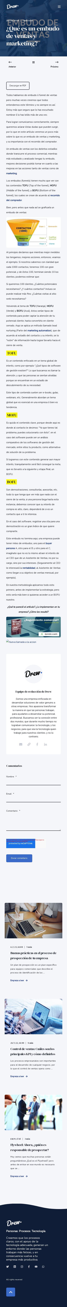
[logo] (14, 1223)
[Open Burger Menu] (59, 6)
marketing (11, 173)
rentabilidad (29, 568)
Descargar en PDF (18, 85)
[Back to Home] (12, 6)
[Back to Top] (10, 1292)
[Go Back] (33, 64)
